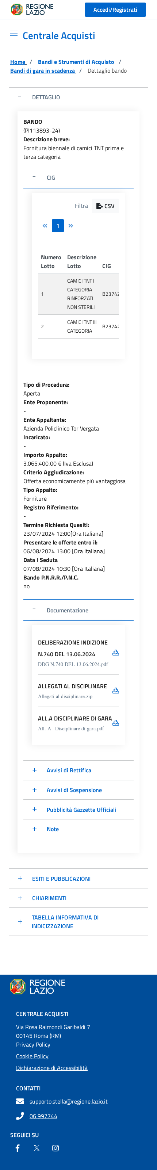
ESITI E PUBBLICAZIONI (61, 878)
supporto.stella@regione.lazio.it (69, 1101)
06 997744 (43, 1116)
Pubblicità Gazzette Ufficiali (81, 809)
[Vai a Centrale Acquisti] (78, 986)
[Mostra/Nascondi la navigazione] (11, 33)
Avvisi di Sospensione (74, 789)
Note (53, 829)
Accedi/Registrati (115, 9)
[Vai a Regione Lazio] (32, 9)
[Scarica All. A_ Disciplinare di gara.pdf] (115, 723)
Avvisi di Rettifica (69, 770)
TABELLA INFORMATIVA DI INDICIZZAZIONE (65, 921)
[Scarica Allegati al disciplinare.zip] (115, 690)
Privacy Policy (33, 1044)
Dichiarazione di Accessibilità (52, 1067)
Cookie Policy (32, 1056)
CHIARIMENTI (49, 898)
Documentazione (67, 610)
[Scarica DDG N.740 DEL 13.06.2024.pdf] (115, 652)
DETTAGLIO (46, 97)
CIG (51, 177)
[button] (105, 206)
